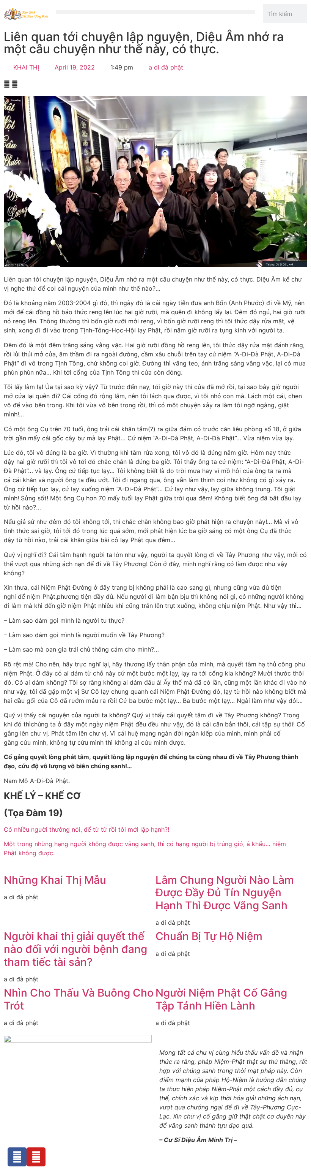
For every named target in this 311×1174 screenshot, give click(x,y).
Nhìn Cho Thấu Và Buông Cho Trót (79, 999)
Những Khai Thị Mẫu (55, 879)
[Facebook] (17, 1156)
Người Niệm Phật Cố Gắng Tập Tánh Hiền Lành (221, 999)
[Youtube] (36, 1156)
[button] (156, 12)
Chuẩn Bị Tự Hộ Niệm (209, 936)
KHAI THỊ (26, 67)
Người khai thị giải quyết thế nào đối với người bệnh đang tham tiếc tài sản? (75, 949)
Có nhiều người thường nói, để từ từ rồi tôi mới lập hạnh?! (86, 829)
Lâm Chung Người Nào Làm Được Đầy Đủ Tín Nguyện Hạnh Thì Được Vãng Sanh (225, 892)
